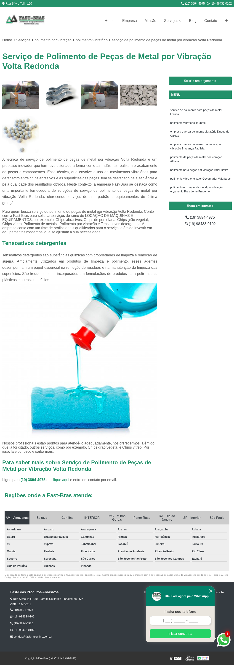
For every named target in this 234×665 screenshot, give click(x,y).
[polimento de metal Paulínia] (20, 95)
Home (109, 21)
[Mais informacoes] (226, 20)
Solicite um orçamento (200, 80)
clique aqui (60, 480)
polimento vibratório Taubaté (188, 123)
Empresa (129, 21)
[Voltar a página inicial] (25, 20)
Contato (210, 21)
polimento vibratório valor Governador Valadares (200, 178)
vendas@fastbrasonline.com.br (32, 636)
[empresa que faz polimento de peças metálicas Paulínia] (99, 95)
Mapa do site (215, 592)
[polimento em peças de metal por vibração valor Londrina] (20, 134)
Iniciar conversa (180, 634)
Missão (150, 21)
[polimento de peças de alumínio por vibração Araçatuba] (60, 95)
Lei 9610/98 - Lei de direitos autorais (41, 577)
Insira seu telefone (180, 612)
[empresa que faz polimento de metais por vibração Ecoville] (138, 95)
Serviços (171, 21)
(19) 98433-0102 (221, 3)
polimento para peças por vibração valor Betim (199, 170)
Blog (193, 21)
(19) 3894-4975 (194, 3)
